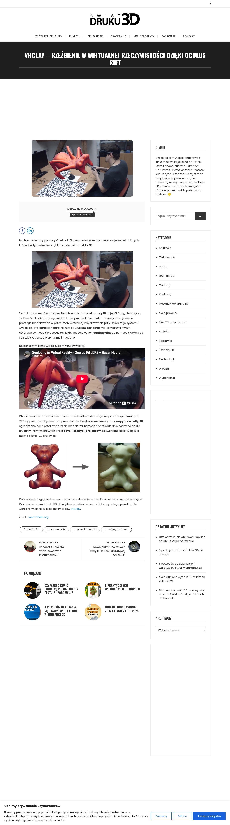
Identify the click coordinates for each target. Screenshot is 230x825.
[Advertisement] (115, 104)
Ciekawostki (89, 208)
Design (163, 266)
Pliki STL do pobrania (172, 322)
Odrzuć (182, 816)
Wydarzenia (167, 378)
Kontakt (189, 36)
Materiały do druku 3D (173, 304)
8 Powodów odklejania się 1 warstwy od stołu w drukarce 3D (60, 611)
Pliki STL (74, 36)
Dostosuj (161, 816)
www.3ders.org (39, 517)
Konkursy (165, 294)
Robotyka (165, 341)
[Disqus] (82, 652)
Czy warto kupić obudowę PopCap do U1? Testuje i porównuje (61, 589)
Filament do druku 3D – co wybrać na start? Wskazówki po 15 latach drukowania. (182, 594)
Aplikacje (73, 208)
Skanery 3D (118, 36)
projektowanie (86, 529)
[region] (115, 813)
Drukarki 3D (95, 36)
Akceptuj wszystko (209, 816)
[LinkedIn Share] (30, 230)
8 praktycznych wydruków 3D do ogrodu (122, 587)
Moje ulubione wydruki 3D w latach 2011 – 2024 (122, 609)
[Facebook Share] (22, 230)
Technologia (167, 359)
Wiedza (164, 369)
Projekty (164, 331)
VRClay (75, 509)
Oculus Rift (58, 529)
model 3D (33, 529)
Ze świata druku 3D (48, 36)
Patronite (168, 36)
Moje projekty (144, 36)
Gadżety (164, 285)
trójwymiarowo (118, 529)
